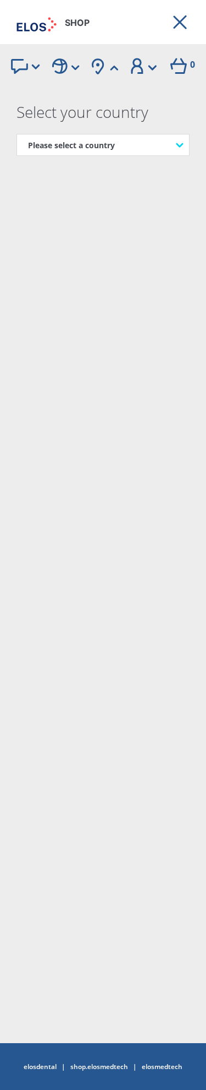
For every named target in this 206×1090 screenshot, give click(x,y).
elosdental (40, 1066)
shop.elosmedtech (99, 1066)
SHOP (77, 22)
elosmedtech (162, 1066)
